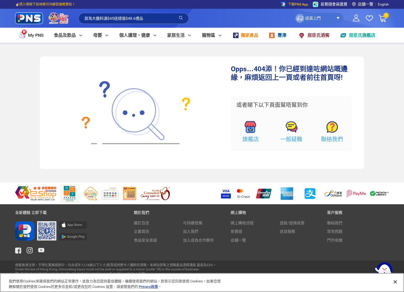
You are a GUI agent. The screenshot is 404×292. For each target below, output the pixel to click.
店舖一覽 (365, 4)
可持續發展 (192, 223)
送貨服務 (287, 231)
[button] (319, 18)
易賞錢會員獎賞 (333, 4)
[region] (202, 282)
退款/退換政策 (292, 223)
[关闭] (395, 282)
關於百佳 (141, 223)
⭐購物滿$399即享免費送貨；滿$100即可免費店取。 (54, 6)
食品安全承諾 (145, 240)
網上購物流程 (242, 223)
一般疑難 (291, 139)
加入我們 (190, 231)
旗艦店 (250, 139)
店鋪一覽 (238, 240)
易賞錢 (236, 231)
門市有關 (334, 240)
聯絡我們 (332, 139)
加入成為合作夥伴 (198, 240)
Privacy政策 (148, 286)
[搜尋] (181, 18)
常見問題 (334, 231)
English (383, 4)
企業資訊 (141, 231)
